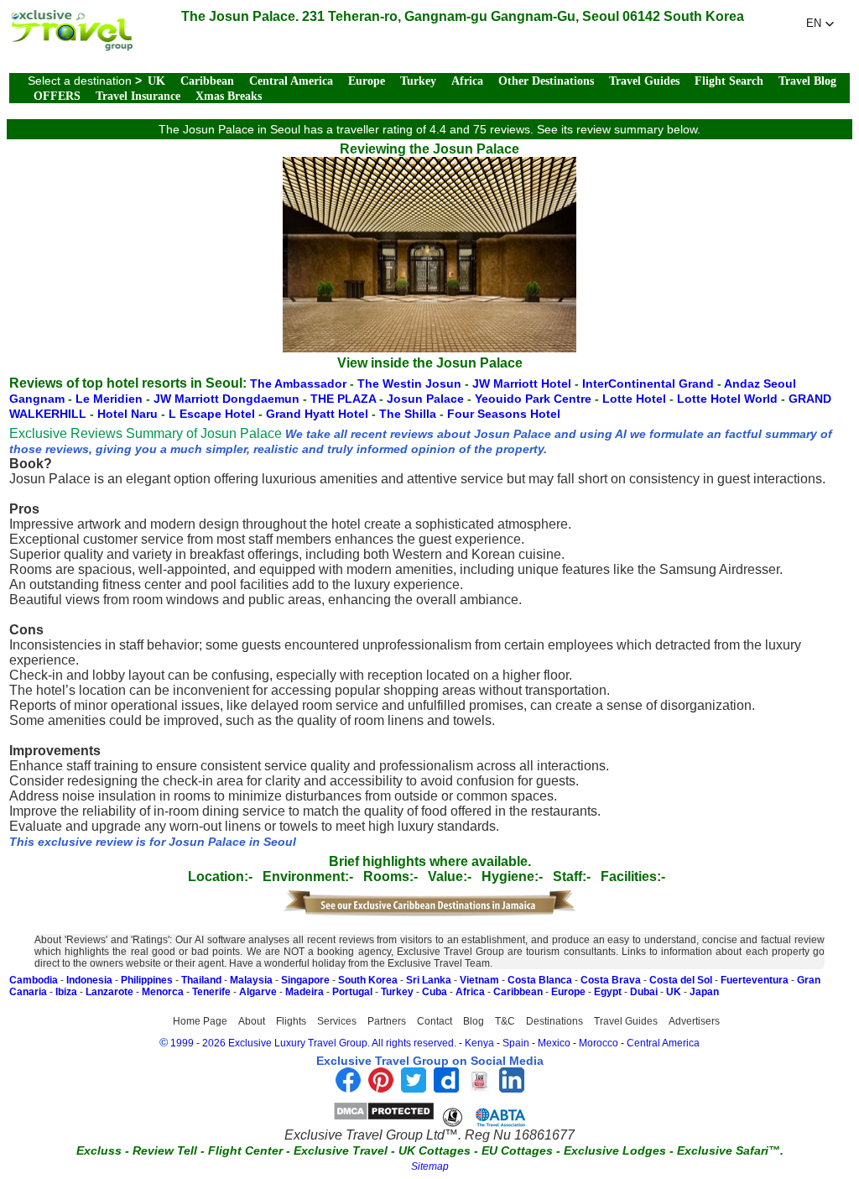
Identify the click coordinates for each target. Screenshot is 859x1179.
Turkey (418, 81)
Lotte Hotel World (729, 398)
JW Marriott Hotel (523, 383)
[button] (820, 23)
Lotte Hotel (635, 398)
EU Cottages (517, 1150)
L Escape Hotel (213, 413)
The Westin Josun (411, 383)
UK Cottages (434, 1150)
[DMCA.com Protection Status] (384, 1116)
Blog (473, 1021)
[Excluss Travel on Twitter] (413, 1088)
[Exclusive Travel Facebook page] (348, 1088)
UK (156, 81)
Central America (291, 81)
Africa (467, 81)
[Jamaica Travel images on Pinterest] (380, 1088)
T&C (505, 1021)
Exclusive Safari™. (730, 1150)
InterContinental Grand (649, 383)
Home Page (200, 1021)
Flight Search (729, 81)
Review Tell (165, 1150)
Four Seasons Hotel (503, 413)
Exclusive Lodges (615, 1150)
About (251, 1021)
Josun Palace (427, 398)
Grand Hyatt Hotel (319, 413)
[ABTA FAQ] (484, 1116)
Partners (386, 1021)
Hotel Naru (129, 413)
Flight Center (245, 1150)
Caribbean (207, 81)
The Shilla (409, 413)
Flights (291, 1021)
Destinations (554, 1021)
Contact (434, 1021)
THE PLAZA (344, 398)
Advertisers (694, 1021)
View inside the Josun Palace (430, 363)
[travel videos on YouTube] (479, 1088)
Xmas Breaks (228, 96)
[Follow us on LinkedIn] (511, 1088)
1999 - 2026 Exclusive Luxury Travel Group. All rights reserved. (313, 1043)
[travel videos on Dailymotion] (446, 1088)
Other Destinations (546, 81)
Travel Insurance (138, 96)
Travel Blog (807, 81)
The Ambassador (298, 383)
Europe (366, 81)
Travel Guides (644, 81)
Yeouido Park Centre (535, 398)
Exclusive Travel (341, 1150)
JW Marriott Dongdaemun (228, 398)
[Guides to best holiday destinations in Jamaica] (429, 913)
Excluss (99, 1150)
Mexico (554, 1043)
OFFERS (57, 96)
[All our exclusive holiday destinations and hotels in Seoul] (71, 46)
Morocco (598, 1043)
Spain (515, 1043)
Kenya (479, 1043)
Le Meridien (110, 398)
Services (337, 1021)
